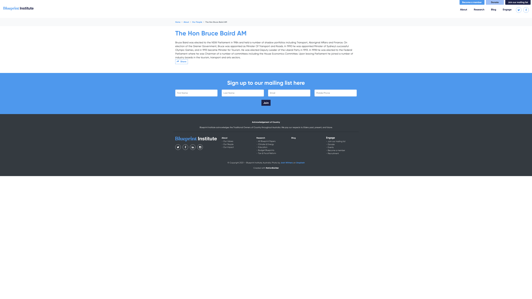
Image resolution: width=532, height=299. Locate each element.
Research (260, 138)
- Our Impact (228, 147)
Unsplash (300, 162)
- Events (330, 147)
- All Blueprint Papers (266, 141)
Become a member (472, 2)
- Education (261, 147)
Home (177, 22)
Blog (493, 9)
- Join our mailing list (335, 141)
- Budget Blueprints (265, 150)
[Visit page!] (519, 10)
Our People (197, 22)
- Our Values (227, 141)
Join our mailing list (518, 2)
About (186, 22)
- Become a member (335, 150)
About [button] (465, 9)
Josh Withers (287, 162)
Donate (495, 2)
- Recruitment (332, 153)
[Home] (18, 8)
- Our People (227, 144)
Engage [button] (507, 9)
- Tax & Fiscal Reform (266, 153)
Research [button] (479, 9)
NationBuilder (272, 168)
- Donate (330, 144)
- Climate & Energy (265, 144)
